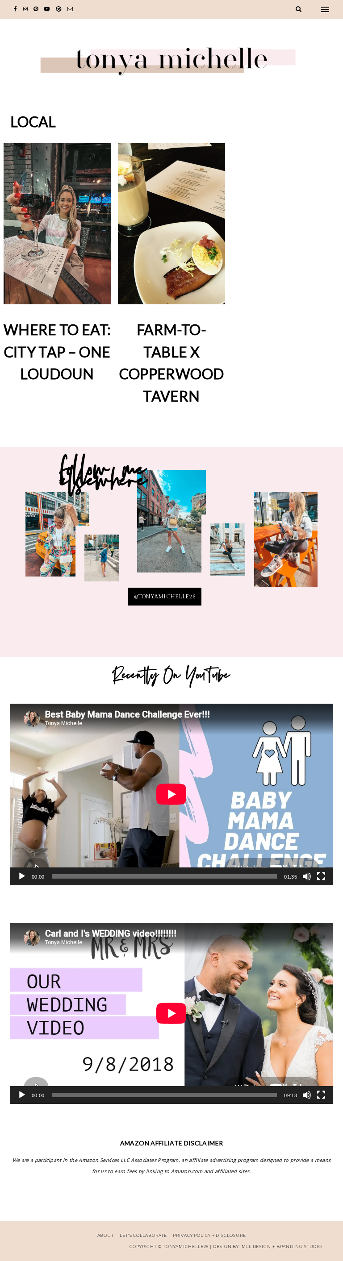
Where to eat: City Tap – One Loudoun (57, 351)
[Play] (21, 876)
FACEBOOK (286, 545)
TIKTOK (228, 555)
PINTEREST (171, 525)
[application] (171, 794)
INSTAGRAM (101, 563)
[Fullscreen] (321, 876)
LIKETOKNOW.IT (57, 539)
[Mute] (306, 876)
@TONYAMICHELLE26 (165, 596)
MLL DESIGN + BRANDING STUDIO (282, 1246)
